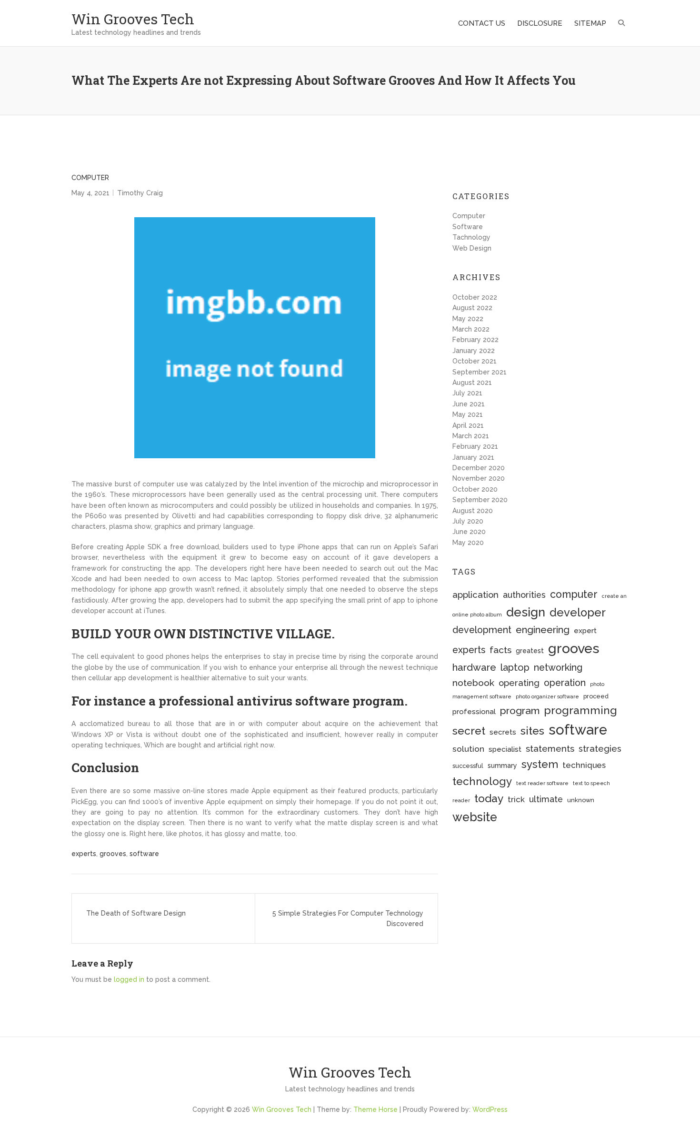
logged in (129, 979)
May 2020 (468, 542)
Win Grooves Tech (132, 19)
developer (578, 612)
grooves (113, 853)
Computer (90, 177)
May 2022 (467, 319)
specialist (505, 749)
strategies (600, 749)
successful (467, 765)
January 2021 (473, 457)
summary (502, 765)
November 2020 (478, 478)
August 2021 (472, 382)
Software (467, 227)
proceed (596, 696)
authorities (524, 595)
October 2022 (474, 297)
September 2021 (479, 372)
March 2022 (471, 329)
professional (474, 711)
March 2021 (470, 436)
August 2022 (472, 308)
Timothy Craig (140, 193)
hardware (474, 667)
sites (532, 730)
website (474, 817)
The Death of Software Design (136, 913)
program (520, 710)
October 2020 (475, 489)
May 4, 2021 (90, 193)
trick (516, 799)
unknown (580, 800)
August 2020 (472, 510)
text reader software (542, 783)
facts (500, 650)
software (144, 853)
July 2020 (467, 521)
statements (550, 748)
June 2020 (469, 531)
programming (580, 710)
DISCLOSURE (539, 23)
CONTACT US (481, 23)
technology (482, 781)
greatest (530, 651)
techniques (584, 765)
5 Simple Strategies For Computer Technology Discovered (347, 918)
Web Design (471, 248)
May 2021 (467, 414)
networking (558, 667)
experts (83, 853)
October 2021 (474, 361)
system (539, 764)
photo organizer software (547, 696)
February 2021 (475, 446)
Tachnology (471, 237)
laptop (515, 667)
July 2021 (467, 393)
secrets (503, 732)
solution (468, 749)
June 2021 (468, 404)
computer (574, 594)
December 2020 (478, 468)
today (488, 798)
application (475, 595)
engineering (543, 629)
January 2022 (473, 350)
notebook (473, 682)
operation (565, 682)
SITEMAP (590, 23)
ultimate (546, 799)
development (481, 630)
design (525, 612)
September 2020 (480, 500)
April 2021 (468, 425)
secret (468, 730)
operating (519, 683)
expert (585, 630)
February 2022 (475, 339)
